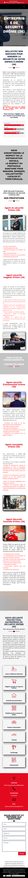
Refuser (8, 875)
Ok (4, 875)
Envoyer (22, 853)
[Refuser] (26, 873)
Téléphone (14, 793)
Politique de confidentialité (18, 875)
